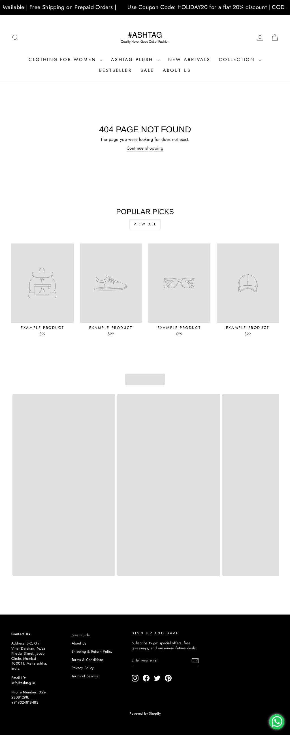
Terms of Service (85, 676)
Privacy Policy (83, 668)
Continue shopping (145, 148)
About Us (177, 70)
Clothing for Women (63, 59)
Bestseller (115, 70)
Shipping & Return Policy (92, 651)
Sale (147, 70)
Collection (238, 59)
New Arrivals (189, 59)
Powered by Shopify (145, 713)
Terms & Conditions (88, 659)
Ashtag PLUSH (133, 59)
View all (145, 224)
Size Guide (81, 635)
